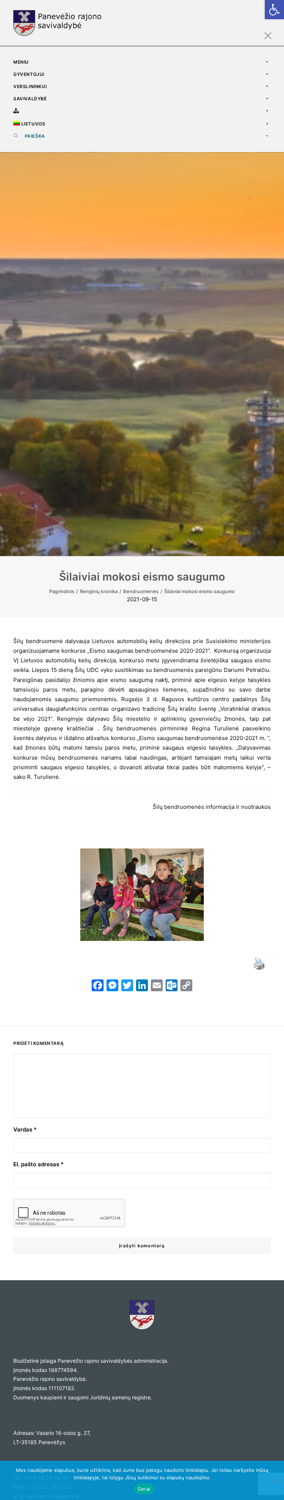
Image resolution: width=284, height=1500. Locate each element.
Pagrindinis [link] (61, 591)
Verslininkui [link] (30, 86)
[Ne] (274, 1480)
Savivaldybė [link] (30, 98)
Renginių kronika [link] (99, 591)
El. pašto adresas (38, 1164)
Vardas (25, 1129)
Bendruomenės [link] (141, 591)
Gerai (144, 1489)
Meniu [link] (21, 62)
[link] (274, 9)
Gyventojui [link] (28, 74)
